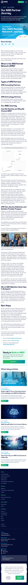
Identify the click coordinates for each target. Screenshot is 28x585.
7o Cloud (3, 499)
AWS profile (5, 551)
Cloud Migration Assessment (7, 481)
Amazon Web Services (6, 497)
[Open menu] (26, 2)
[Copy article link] (13, 44)
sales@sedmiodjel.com (8, 344)
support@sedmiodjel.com (7, 558)
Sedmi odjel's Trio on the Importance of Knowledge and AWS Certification (13, 392)
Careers (2, 524)
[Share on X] (9, 44)
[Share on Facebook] (6, 44)
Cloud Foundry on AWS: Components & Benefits (13, 456)
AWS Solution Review (5, 476)
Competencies (4, 513)
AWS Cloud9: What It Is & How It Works (14, 424)
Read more (4, 401)
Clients (2, 506)
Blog (4, 7)
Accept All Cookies (19, 577)
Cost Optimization (5, 474)
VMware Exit (3, 479)
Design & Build (4, 477)
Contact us (21, 1)
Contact (2, 520)
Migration (3, 488)
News (2, 518)
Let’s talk (13, 361)
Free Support (4, 483)
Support (2, 492)
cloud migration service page (14, 338)
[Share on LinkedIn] (2, 44)
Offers (2, 472)
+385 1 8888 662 (6, 559)
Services (3, 486)
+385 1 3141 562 (15, 340)
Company (3, 509)
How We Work (4, 514)
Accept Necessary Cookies (8, 577)
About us (3, 511)
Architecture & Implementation (7, 490)
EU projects (3, 526)
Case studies (3, 504)
